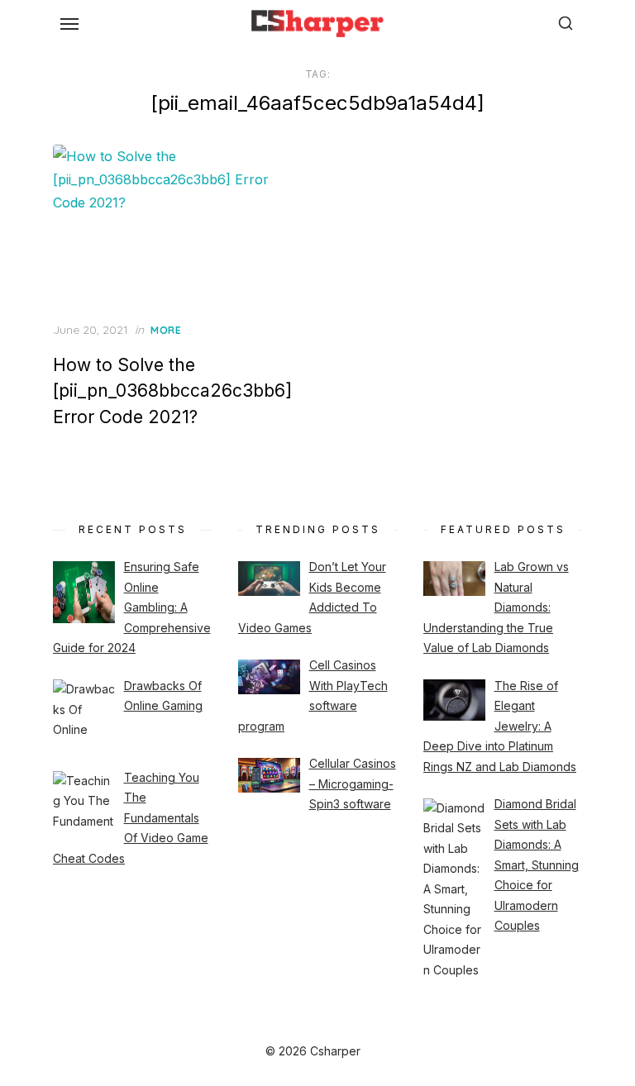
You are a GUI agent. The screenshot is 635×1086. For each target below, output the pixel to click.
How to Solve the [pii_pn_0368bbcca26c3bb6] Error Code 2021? (172, 391)
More (165, 330)
